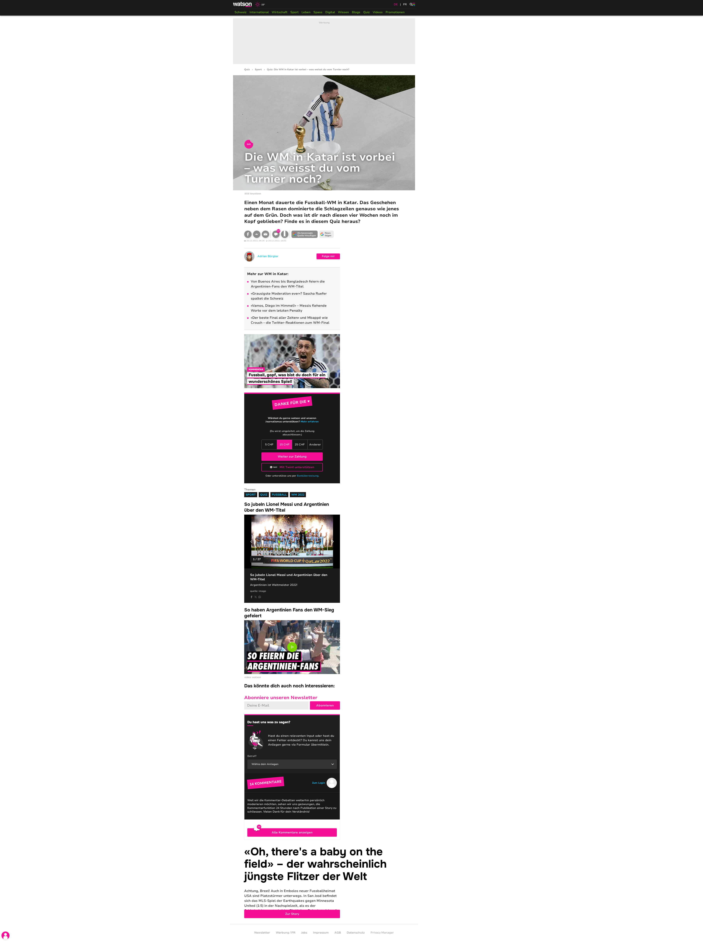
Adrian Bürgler (267, 256)
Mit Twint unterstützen (297, 467)
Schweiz (241, 12)
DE (396, 4)
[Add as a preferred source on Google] (304, 234)
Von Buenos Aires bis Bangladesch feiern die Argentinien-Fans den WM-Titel (288, 284)
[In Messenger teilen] (256, 234)
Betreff (251, 756)
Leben (306, 12)
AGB (337, 932)
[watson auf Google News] (326, 234)
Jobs (304, 932)
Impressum (321, 932)
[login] (5, 935)
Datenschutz (356, 932)
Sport (294, 12)
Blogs (356, 12)
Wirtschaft (279, 12)
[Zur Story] (324, 882)
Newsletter (262, 932)
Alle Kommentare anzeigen (292, 832)
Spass (317, 12)
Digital (330, 12)
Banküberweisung (307, 475)
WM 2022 (297, 494)
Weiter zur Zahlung (292, 457)
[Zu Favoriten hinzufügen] (284, 234)
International (259, 12)
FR (405, 4)
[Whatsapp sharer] (259, 596)
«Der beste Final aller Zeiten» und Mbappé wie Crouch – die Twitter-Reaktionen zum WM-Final (290, 320)
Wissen (343, 12)
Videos (378, 12)
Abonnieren (325, 705)
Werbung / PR (285, 932)
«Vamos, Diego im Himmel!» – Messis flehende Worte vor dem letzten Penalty (289, 308)
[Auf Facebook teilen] (248, 234)
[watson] (242, 4)
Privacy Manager (382, 932)
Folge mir (328, 256)
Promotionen (395, 12)
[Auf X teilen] (255, 597)
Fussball (279, 494)
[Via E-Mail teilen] (265, 234)
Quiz (366, 12)
